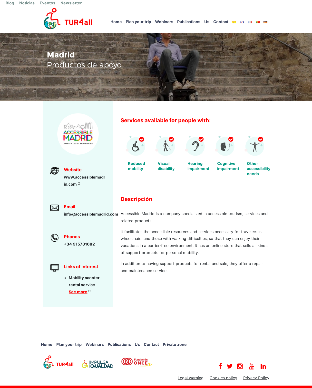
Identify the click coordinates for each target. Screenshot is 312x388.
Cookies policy (223, 377)
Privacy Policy (256, 377)
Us (206, 21)
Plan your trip (138, 21)
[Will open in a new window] (58, 361)
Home (116, 21)
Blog (10, 2)
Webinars (164, 21)
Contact (220, 21)
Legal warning (191, 377)
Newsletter (71, 2)
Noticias (27, 2)
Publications (188, 21)
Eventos (47, 2)
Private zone (175, 344)
